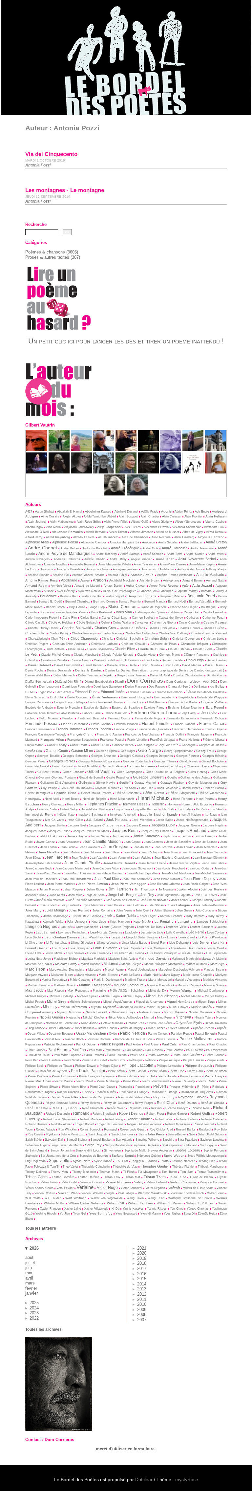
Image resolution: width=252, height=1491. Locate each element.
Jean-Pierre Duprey (200, 879)
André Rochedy (106, 554)
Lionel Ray (158, 942)
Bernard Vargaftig (200, 601)
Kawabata (32, 921)
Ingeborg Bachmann (92, 814)
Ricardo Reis (201, 1108)
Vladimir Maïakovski (152, 1193)
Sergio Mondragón (117, 1145)
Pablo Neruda (132, 1033)
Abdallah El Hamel (69, 511)
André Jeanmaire (202, 548)
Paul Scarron (174, 1050)
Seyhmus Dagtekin (145, 1145)
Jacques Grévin (189, 825)
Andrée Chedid (94, 559)
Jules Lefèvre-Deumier (208, 905)
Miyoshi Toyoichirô (103, 1007)
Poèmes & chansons (45, 252)
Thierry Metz (60, 1171)
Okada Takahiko (216, 1023)
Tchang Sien (207, 1161)
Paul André (133, 1044)
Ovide (113, 1033)
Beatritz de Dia (91, 596)
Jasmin (186, 836)
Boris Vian (124, 612)
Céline (105, 622)
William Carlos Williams (86, 1203)
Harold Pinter (191, 788)
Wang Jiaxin (135, 1198)
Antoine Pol (61, 575)
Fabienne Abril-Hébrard (40, 713)
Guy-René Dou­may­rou (76, 788)
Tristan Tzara (155, 1177)
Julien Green (183, 910)
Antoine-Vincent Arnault (88, 575)
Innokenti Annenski (123, 814)
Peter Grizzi (118, 1060)
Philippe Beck (34, 1065)
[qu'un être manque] (170, 449)
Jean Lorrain (184, 847)
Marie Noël (151, 974)
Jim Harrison (119, 889)
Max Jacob (34, 990)
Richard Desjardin (58, 1113)
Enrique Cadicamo (38, 702)
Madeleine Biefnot (66, 958)
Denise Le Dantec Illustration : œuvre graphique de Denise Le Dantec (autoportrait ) (164, 670)
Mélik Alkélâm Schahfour (127, 990)
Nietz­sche (73, 1017)
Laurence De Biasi (149, 927)
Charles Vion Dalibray (173, 633)
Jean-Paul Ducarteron (76, 879)
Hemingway (33, 798)
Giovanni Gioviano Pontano (56, 777)
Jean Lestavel (163, 847)
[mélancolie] (215, 449)
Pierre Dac (177, 1071)
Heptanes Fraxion (102, 804)
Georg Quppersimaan (178, 751)
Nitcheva (183, 1017)
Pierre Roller (207, 1081)
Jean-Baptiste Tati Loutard (43, 863)
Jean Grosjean (116, 846)
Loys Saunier (75, 953)
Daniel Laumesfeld (67, 665)
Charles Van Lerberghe (140, 633)
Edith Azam (63, 692)
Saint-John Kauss (123, 1134)
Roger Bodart (84, 1124)
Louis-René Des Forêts (187, 948)
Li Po (202, 937)
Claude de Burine (151, 649)
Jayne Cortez (45, 842)
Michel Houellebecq (161, 996)
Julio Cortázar (204, 910)
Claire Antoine (55, 649)
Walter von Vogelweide (107, 1198)
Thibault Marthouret (211, 1166)
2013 (141, 1288)
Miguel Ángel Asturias (118, 1001)
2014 (141, 1284)
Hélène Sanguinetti (181, 793)
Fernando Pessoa (41, 723)
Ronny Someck (90, 1129)
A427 (28, 511)
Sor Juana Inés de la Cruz (58, 1155)
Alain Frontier (193, 516)
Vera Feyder (64, 1188)
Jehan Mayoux (49, 889)
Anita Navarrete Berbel (197, 559)
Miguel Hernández (180, 1001)
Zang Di (189, 1213)
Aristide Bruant (149, 580)
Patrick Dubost (86, 1044)
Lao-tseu (67, 927)
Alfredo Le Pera (83, 537)
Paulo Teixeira (117, 1055)
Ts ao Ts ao (177, 1177)
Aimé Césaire (50, 516)
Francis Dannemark (38, 729)
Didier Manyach (64, 675)
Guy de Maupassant (202, 782)
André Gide (150, 548)
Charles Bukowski (76, 628)
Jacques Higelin (213, 825)
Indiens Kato (65, 814)
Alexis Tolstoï (118, 532)
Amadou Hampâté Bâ (124, 542)
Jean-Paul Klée (106, 879)
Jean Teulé (79, 857)
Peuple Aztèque (169, 1060)
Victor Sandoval (131, 1188)
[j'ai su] (59, 472)
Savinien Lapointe (212, 1139)
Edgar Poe (45, 692)
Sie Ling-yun (208, 1145)
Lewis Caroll (186, 937)
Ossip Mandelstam (91, 1033)
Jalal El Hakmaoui (51, 836)
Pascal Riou (53, 1039)
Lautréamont (45, 932)
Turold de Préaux (202, 1177)
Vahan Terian (49, 1182)
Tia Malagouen (148, 1171)
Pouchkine (143, 1086)
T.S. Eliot (121, 1161)
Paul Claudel (36, 1050)
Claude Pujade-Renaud (117, 654)
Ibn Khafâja (185, 809)
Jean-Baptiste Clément (208, 857)
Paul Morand (133, 1050)
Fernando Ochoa (212, 718)
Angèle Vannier (141, 559)
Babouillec (166, 591)
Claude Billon (125, 649)
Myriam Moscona (69, 1012)
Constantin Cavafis (54, 660)
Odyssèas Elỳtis (189, 1023)
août (29, 1257)
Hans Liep (146, 788)
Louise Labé (33, 953)
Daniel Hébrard (39, 665)
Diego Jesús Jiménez (132, 675)
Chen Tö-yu (59, 638)
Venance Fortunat (212, 1182)
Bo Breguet (209, 607)
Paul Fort (79, 1050)
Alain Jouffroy (37, 521)
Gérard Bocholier (212, 761)
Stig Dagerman (35, 1161)
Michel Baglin (110, 996)
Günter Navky (105, 782)
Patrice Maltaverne (196, 1039)
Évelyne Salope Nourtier (185, 707)
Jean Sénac (33, 857)
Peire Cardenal (51, 1060)
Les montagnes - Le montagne (64, 190)
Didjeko (108, 675)
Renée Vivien (116, 1108)
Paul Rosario (154, 1050)
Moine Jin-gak (156, 1007)
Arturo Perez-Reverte (163, 585)
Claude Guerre (203, 649)
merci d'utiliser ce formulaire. (126, 1448)
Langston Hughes (41, 926)
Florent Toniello (156, 723)
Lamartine (185, 921)
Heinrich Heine (65, 793)
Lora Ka (218, 942)
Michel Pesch (34, 1001)
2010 (141, 1304)
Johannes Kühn (35, 895)
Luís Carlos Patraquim (162, 953)
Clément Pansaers (196, 654)
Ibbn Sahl (167, 809)
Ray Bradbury (163, 1097)
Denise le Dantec (88, 670)
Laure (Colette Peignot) (118, 927)
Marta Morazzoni (159, 979)
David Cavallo (150, 665)
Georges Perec (35, 761)
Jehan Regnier (73, 889)
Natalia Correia (149, 1012)
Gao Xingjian (145, 745)
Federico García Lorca (154, 712)
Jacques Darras (137, 825)
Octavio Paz (135, 1023)
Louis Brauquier (79, 948)
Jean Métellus (48, 852)
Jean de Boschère (178, 842)
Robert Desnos (131, 1113)
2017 (141, 1268)
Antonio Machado (210, 575)
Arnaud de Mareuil (87, 585)
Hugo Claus (122, 809)
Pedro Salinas (214, 1055)
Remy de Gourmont (117, 1103)
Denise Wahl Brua (37, 675)
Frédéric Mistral (213, 739)
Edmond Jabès (113, 692)
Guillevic (85, 782)
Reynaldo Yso (138, 1108)
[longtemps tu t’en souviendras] (215, 472)
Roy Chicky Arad (161, 1129)
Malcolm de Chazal (38, 964)
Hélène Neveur (153, 793)
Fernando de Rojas (148, 718)
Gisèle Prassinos (118, 777)
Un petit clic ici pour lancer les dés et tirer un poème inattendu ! (126, 341)
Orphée (222, 1028)
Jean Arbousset (68, 842)
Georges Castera (131, 755)
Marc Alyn (217, 964)
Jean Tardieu (56, 857)
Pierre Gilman (127, 1076)
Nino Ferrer (165, 1017)
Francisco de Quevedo (153, 729)
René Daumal (187, 1103)
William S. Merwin (169, 1203)
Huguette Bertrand (145, 809)
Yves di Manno (150, 1213)
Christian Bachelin (128, 638)
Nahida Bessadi (97, 1012)
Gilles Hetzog (197, 772)
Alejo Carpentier (109, 527)
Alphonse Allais (37, 542)
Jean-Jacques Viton (105, 868)
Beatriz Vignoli (114, 596)
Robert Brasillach (104, 1113)
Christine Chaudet (134, 644)
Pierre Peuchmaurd (155, 1081)
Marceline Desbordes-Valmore (179, 969)
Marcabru (94, 969)
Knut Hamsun (120, 921)
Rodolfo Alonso (61, 1124)
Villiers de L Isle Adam (198, 1188)
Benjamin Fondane (142, 596)
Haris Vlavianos (167, 788)
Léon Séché (33, 937)
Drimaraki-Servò (179, 686)
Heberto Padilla (213, 788)
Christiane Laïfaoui (104, 644)
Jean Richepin (150, 852)
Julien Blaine (162, 910)
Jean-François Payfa (183, 863)
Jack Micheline (142, 820)
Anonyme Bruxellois (69, 569)
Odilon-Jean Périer (159, 1023)
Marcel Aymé (114, 969)
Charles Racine (110, 633)
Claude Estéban (179, 649)
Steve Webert (174, 1155)
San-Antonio (124, 1139)
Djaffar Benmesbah (38, 681)
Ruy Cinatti (35, 1134)
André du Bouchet (94, 548)
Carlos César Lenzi (115, 617)
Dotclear (144, 1479)
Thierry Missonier (84, 1171)
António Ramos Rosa (41, 580)
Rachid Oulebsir (68, 1092)
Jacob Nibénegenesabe (192, 820)
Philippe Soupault (198, 1065)
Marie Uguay (171, 974)
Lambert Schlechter (210, 921)
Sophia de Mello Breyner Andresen (148, 1150)
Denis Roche (34, 670)
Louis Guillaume (156, 948)
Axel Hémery (65, 591)
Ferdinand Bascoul (91, 718)
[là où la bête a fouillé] (126, 449)
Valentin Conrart (91, 1182)
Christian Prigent (37, 644)
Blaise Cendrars (122, 606)
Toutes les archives (43, 1329)
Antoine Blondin (38, 575)
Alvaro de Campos (93, 542)
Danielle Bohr (116, 665)
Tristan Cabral (36, 1177)
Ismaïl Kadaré (191, 814)
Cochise (218, 654)
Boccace (46, 612)
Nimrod (149, 1017)
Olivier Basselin (84, 1028)
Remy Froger (144, 1103)
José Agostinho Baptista (174, 895)
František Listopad (163, 739)
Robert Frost (155, 1113)
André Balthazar (191, 542)
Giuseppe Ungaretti (148, 777)
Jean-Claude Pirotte (82, 863)
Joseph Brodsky (203, 900)
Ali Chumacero (108, 537)
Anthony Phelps (216, 569)
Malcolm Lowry (66, 964)
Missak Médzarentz (74, 1007)
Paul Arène (151, 1044)
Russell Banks (186, 1129)
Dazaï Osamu (214, 665)
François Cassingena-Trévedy (45, 734)
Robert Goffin (201, 1113)
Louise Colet (215, 948)
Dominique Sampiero (108, 686)
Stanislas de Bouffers (94, 1155)
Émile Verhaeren (104, 697)
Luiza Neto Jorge (39, 958)
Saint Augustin (98, 1134)
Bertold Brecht (56, 607)
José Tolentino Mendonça (85, 900)
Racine (87, 1092)
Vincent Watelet (92, 1193)
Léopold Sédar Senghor (142, 937)
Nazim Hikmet (174, 1012)
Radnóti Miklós (105, 1092)
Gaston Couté (57, 751)
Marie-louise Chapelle (197, 974)
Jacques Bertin (54, 825)
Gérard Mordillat (87, 766)
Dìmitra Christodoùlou (188, 675)
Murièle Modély (201, 1007)
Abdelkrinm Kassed (98, 511)
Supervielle (59, 1160)
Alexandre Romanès (67, 532)
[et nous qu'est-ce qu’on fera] (192, 449)
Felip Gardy (188, 713)
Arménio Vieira (61, 585)
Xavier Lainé (72, 1208)
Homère (173, 804)
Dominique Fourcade (76, 686)
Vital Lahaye (126, 1193)
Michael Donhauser (211, 990)
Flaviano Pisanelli (126, 724)
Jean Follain (48, 847)
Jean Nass (112, 852)
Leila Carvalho (175, 932)
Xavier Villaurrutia (96, 1208)
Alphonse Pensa (65, 542)
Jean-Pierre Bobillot (167, 879)
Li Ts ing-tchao (56, 942)
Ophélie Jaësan (203, 1028)
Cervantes (142, 622)
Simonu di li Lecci (88, 1150)
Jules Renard (79, 910)
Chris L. (107, 638)
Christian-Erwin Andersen (70, 644)
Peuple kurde (215, 1060)
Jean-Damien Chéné (152, 863)
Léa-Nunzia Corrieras (106, 932)
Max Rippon (55, 990)
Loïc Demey (201, 942)
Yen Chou (176, 1208)
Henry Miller (75, 804)
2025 (34, 1302)
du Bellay (217, 686)
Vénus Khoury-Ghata (39, 1188)
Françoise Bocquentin (82, 739)
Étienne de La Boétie (183, 702)
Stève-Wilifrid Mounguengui (205, 1155)
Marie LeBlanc (130, 974)
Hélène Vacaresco (211, 793)
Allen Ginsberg (184, 537)
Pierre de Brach (216, 1071)
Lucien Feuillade (98, 953)
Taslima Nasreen (183, 1161)
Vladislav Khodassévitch (187, 1193)
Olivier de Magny (131, 1028)
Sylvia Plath (82, 1161)
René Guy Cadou (65, 1108)
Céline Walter (122, 622)
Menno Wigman (182, 990)
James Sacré (100, 836)
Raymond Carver (192, 1097)
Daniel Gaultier (217, 660)
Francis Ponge (124, 729)
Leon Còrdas (215, 932)
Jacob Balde (164, 820)
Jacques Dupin (163, 825)
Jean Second (215, 852)
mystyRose (186, 1479)
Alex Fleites (133, 527)
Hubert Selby (69, 809)
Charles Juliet (35, 633)
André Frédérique (125, 548)
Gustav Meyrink (146, 782)
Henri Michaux (154, 798)
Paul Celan (170, 1044)
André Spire (175, 554)
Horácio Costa (47, 809)
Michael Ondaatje (62, 996)
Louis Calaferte (105, 948)
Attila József (202, 585)
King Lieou (99, 921)
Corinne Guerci (81, 660)
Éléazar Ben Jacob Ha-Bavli (205, 692)
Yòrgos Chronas (198, 1208)
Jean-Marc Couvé (48, 873)
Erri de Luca (135, 702)
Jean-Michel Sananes (209, 873)
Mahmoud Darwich (153, 958)
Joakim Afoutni (187, 889)
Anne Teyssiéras (145, 564)
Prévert (159, 1086)
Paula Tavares (94, 1055)
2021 (141, 1248)
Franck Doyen (214, 729)
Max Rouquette (78, 990)
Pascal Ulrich (74, 1039)
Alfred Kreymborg (58, 537)
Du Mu (29, 692)
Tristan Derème (88, 1177)
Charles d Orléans (132, 628)
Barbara (206, 591)
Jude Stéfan (155, 905)
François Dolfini (173, 734)
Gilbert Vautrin (100, 771)
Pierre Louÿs (214, 1076)
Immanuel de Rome (39, 814)
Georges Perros (62, 761)
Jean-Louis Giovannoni (137, 868)
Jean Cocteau (153, 842)
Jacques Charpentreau (106, 825)
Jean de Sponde (206, 842)
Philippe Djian (109, 1065)
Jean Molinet (71, 852)
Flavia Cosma (101, 724)
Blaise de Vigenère (154, 607)
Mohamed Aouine (131, 1007)
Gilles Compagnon (129, 772)
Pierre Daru (195, 1071)
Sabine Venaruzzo (73, 1134)
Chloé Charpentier (84, 638)
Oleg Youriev (36, 1028)
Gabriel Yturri (100, 745)
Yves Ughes (172, 1213)
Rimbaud (81, 1113)
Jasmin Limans (204, 836)
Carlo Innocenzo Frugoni (42, 617)
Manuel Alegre (131, 964)
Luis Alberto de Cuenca (128, 953)
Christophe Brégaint (194, 644)
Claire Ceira (76, 649)
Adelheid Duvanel (126, 511)
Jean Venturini (120, 857)
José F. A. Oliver (205, 895)
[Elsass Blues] (103, 449)
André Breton (216, 542)
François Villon (52, 739)
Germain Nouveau (141, 766)
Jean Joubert (142, 847)
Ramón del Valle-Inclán (134, 1097)
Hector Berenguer (37, 793)
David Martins (191, 665)
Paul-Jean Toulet (39, 1055)
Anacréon (148, 542)
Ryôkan (52, 1134)
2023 (34, 1312)
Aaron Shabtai (44, 511)
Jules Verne (124, 910)
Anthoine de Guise (189, 569)
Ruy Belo (220, 1129)
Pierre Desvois (38, 1076)
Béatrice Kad (69, 596)
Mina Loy (50, 1007)
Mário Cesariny (80, 979)
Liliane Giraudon (82, 942)
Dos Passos (157, 686)
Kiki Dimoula (77, 921)
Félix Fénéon (208, 713)
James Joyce (77, 836)
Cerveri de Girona (164, 622)
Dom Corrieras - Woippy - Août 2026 (191, 681)
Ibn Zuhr (201, 809)
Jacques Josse (59, 831)
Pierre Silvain (49, 1086)
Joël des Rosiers (212, 889)
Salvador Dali (54, 1139)
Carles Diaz (192, 612)
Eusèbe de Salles (96, 707)
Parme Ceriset (158, 1033)
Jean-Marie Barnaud (109, 873)
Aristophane (171, 580)
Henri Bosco (70, 798)
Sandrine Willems (147, 1139)
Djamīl (119, 681)
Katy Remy (216, 916)
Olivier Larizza (155, 1028)
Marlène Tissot (135, 979)
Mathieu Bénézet (39, 985)
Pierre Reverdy (183, 1081)
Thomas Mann (109, 1171)
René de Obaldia (212, 1103)
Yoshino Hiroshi (45, 1213)
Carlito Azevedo (213, 612)
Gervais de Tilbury (170, 766)
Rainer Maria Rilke (64, 1097)
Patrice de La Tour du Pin (133, 1039)
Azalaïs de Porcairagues (119, 591)
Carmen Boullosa (144, 617)
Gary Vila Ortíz (168, 745)
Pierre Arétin (116, 1071)
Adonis (166, 511)
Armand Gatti (215, 580)
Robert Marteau (91, 1119)
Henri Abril (52, 798)
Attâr (185, 585)
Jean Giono (67, 847)
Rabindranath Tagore (39, 1092)
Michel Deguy (132, 996)
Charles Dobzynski (162, 628)
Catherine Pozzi (213, 617)
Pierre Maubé (63, 1081)
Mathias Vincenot (215, 979)
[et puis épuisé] (81, 449)
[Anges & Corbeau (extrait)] (114, 494)
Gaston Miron (82, 751)
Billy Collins (77, 607)
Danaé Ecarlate (172, 660)
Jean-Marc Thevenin (78, 873)
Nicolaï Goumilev (201, 1012)
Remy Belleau (90, 1103)
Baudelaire (48, 596)
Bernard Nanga (154, 601)
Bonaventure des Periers (71, 612)
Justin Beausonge (55, 916)
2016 (141, 1273)
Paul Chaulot (218, 1044)
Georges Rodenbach (137, 761)
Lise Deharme (179, 942)
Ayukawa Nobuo (89, 591)
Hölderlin (157, 804)
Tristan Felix (111, 1177)
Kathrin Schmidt (171, 916)
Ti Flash (129, 1171)
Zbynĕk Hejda (207, 1213)
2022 (34, 1318)
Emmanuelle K (164, 697)
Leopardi (117, 937)
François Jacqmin (199, 734)
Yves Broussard (126, 1213)
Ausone (49, 591)
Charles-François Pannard (209, 633)
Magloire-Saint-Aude (122, 958)
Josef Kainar (179, 900)
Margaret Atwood (36, 974)
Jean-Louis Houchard (170, 868)
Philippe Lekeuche (169, 1065)
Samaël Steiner (77, 1139)
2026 (34, 1248)
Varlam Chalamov (183, 1182)
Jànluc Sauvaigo (146, 836)
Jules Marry (33, 910)
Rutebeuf (205, 1129)
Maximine (99, 990)
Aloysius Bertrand (211, 537)
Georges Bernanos (75, 755)
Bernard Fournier (130, 601)
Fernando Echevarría (181, 718)
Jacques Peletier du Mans (91, 831)
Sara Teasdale (187, 1139)
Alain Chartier (150, 516)
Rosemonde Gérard (133, 1129)
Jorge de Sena (95, 895)
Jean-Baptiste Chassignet (172, 857)
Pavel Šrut (137, 1055)
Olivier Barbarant (59, 1028)
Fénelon (67, 718)
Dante (133, 665)
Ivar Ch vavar (54, 820)
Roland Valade (45, 1129)
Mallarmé (111, 964)
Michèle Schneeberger (85, 1001)
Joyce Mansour (92, 905)
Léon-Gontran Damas (61, 937)
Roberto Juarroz (36, 1124)
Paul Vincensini (216, 1050)
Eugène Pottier (212, 702)
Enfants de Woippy (210, 697)
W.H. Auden (53, 1198)
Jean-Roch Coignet (196, 884)
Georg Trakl (205, 751)
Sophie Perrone (213, 1150)
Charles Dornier (189, 628)
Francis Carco (211, 723)
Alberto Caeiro (214, 521)
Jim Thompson (145, 889)
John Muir (75, 895)
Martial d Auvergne (187, 979)
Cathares (192, 617)
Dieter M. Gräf (160, 675)
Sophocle (31, 1155)
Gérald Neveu (189, 761)
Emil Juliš (56, 697)
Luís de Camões (191, 953)
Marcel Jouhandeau (141, 969)
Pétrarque (135, 1060)
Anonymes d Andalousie (157, 569)
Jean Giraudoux (89, 847)
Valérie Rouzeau (118, 1182)
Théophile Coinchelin (95, 1166)
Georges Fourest (187, 755)
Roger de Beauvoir (110, 1124)
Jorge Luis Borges (122, 895)
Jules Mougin (55, 910)
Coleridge (31, 660)
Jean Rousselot (192, 852)
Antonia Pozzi (117, 575)
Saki (192, 1134)
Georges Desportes (159, 755)
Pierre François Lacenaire (97, 1076)
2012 (141, 1294)
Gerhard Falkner (113, 766)
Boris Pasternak (102, 612)
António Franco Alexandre (175, 575)
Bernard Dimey (104, 601)
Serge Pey (93, 1145)
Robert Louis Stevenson (59, 1119)
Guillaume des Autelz (195, 777)
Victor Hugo (107, 1187)
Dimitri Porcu (215, 675)
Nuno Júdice (89, 1023)
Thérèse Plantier (183, 1166)
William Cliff (115, 1203)
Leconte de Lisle (152, 932)
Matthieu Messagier (94, 985)
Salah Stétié (33, 1139)
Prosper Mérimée (181, 1086)
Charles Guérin (214, 628)
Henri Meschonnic (122, 798)
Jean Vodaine (142, 857)
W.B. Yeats (33, 1198)
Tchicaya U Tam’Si (47, 1166)
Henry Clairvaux (53, 804)
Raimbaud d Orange (133, 1092)
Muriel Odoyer (178, 1007)
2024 (34, 1307)
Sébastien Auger (36, 1145)
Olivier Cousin (107, 1028)
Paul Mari (95, 1050)
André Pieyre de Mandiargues (65, 553)
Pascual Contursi (99, 1039)
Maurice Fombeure (129, 985)
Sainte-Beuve (177, 1134)
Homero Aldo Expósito (196, 804)
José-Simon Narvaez (154, 900)
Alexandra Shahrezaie (186, 527)
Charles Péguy (59, 633)
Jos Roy (147, 895)
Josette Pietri (48, 905)
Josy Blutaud (70, 905)
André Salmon (130, 554)
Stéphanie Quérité (148, 1155)
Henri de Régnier (94, 798)
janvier (31, 1293)
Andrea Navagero (37, 559)
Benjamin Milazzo (172, 596)
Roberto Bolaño (187, 1119)
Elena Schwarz (35, 697)
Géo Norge (149, 750)
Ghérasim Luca (198, 766)
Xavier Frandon (50, 1208)
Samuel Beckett (101, 1139)
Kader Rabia (126, 916)
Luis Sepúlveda (216, 953)
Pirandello (125, 1086)
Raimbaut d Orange (164, 1092)
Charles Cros (105, 628)
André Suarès (195, 554)
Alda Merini (53, 527)
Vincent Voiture (44, 1193)
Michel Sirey (56, 1001)
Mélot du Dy (157, 990)
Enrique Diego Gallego (69, 702)
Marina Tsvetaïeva (54, 979)
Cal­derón (174, 612)
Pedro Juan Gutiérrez (187, 1055)
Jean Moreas (92, 852)
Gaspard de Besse (211, 745)
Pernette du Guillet (94, 1060)
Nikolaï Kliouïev (93, 1017)
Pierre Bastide (137, 1071)
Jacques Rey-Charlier (156, 831)
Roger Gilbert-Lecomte (144, 1124)
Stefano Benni (123, 1155)
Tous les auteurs (40, 1228)
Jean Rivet (170, 852)
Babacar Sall (148, 591)
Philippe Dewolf (85, 1065)
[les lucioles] (148, 449)
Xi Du (115, 1208)
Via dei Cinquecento (51, 154)
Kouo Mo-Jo (142, 921)
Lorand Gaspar (37, 948)
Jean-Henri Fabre (212, 863)
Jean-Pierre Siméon (93, 884)
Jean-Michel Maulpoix (176, 873)
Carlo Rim (70, 617)
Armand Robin (36, 585)
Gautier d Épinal (106, 751)
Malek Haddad (91, 964)
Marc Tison (35, 969)
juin (28, 1267)
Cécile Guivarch (87, 622)
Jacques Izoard (35, 831)
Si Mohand (189, 1145)
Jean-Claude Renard (119, 863)
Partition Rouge (181, 1033)
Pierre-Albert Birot (74, 1086)
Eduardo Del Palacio (169, 692)
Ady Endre (202, 511)
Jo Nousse (166, 889)
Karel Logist (148, 916)
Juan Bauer (114, 905)
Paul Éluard (58, 1049)
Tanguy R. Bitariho (144, 1161)
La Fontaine (164, 921)
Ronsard (110, 1129)
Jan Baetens (121, 836)
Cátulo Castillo (35, 622)
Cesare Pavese (215, 622)
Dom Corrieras (145, 680)
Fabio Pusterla (69, 713)
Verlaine (85, 1187)
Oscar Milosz (37, 1033)
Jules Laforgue (178, 905)
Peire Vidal (71, 1060)
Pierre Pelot (131, 1081)
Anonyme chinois (98, 569)
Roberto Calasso (212, 1119)
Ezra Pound (215, 707)
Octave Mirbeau (112, 1023)
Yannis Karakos (133, 1208)
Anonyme (46, 569)
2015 (141, 1278)
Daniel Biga (195, 660)
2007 (141, 1319)
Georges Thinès (165, 761)
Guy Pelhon (49, 788)
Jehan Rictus (96, 889)
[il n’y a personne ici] (81, 472)
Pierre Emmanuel (63, 1076)
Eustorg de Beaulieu (126, 707)
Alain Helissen (216, 516)
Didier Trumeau (88, 675)
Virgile (110, 1193)
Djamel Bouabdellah (98, 681)
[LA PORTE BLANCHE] (103, 472)
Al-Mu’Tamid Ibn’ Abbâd (100, 516)
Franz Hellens (189, 739)
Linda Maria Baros (134, 942)
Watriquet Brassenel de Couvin (190, 1198)
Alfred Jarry (34, 537)
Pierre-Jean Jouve (102, 1086)
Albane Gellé (140, 521)
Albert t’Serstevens (188, 521)
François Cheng (82, 734)
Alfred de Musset (167, 532)
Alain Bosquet (128, 516)
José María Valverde (50, 900)
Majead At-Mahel (212, 958)
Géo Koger (128, 751)
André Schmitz (153, 554)
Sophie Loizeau (188, 1150)
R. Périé (203, 1086)
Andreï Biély (118, 559)
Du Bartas (200, 686)
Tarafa (164, 1161)
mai (28, 1272)
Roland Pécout (204, 1124)
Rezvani (156, 1108)
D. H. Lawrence (130, 660)
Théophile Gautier (155, 1166)
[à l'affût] (59, 449)
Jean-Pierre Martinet (61, 884)
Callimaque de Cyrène (150, 612)
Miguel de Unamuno (149, 1001)
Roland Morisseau (177, 1124)
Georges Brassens (103, 755)
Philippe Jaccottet (138, 1065)
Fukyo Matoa (34, 745)
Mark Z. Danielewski (108, 979)
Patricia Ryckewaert (58, 1044)
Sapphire (168, 1139)
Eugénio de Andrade (39, 707)
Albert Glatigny (162, 521)
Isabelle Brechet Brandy (159, 814)
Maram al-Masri (196, 964)
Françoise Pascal (112, 739)
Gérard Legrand (63, 766)
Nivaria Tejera (204, 1017)
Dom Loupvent (49, 686)
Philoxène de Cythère (53, 1071)
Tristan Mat (132, 1177)
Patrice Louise (166, 1039)
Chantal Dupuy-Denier (43, 628)
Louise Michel (54, 953)
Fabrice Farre (91, 713)
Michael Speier (87, 996)
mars (30, 1283)
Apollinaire (69, 580)
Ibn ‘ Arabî (217, 809)
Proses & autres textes (47, 257)
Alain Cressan (171, 516)
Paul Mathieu (113, 1050)
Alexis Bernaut (96, 532)
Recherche (36, 224)
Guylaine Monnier (107, 788)
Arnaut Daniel (113, 585)
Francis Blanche (184, 724)
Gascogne (189, 745)
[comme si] (36, 472)
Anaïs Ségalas (168, 542)
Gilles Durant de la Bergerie (165, 772)
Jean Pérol (130, 852)
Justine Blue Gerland (86, 916)
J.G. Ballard (94, 820)
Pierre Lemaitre (190, 1076)
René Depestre (37, 1108)
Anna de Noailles (55, 564)
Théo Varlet (70, 1166)
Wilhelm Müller (54, 1203)
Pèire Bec (31, 1060)
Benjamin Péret (201, 596)
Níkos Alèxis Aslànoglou (124, 1017)
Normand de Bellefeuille (62, 1023)
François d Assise (109, 734)
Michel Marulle (191, 996)
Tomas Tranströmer (210, 1171)
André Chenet (42, 547)
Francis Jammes (69, 729)
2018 (141, 1263)
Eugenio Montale (68, 707)
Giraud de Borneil (91, 777)
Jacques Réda (125, 830)
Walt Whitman (76, 1198)
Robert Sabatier (139, 1119)
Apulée (85, 580)
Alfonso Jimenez (141, 532)
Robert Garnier (177, 1113)
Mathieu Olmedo (65, 985)
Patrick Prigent (111, 1044)
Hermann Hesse (134, 804)
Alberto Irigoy (34, 527)
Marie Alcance (86, 974)
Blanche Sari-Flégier (184, 607)
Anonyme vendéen (125, 569)
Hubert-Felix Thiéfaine (96, 809)
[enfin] (36, 449)
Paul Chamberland (193, 1044)
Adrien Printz (183, 511)
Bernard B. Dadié (50, 601)
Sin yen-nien (112, 1150)
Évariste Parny (154, 707)
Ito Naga (211, 814)
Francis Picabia (98, 729)
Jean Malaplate (206, 847)
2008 (141, 1314)
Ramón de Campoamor (98, 1097)
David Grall (171, 665)
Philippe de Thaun (59, 1065)
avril (29, 1278)
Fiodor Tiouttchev (74, 724)
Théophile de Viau (125, 1166)
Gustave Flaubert (172, 782)
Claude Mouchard (86, 654)
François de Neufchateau (142, 734)
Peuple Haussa (193, 1060)
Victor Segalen (155, 1188)
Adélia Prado (149, 511)
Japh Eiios (170, 836)
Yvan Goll (79, 1213)
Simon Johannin (62, 1150)
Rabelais (218, 1086)
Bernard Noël (177, 601)
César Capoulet (189, 622)
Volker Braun (215, 1193)
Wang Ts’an (156, 1198)
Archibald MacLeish (122, 580)
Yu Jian (65, 1213)
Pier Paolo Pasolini (88, 1070)
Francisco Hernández (186, 729)
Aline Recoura (161, 537)
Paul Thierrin (194, 1050)
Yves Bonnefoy (100, 1213)
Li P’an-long (216, 937)
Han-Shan (129, 788)
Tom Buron (169, 1171)
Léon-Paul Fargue (94, 937)
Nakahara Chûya (123, 1012)
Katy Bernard (195, 916)
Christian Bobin (157, 638)
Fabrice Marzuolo (115, 713)
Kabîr (108, 916)
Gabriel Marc (79, 745)
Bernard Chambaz (77, 601)
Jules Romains (103, 910)
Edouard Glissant (139, 692)
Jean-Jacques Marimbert (72, 868)
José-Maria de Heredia (121, 900)
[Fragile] (137, 494)
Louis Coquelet (131, 948)
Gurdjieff (125, 782)
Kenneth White (53, 921)
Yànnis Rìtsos (157, 1208)
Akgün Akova (72, 516)
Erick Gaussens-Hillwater (105, 702)
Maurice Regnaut (189, 985)
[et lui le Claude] (126, 472)
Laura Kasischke (87, 927)
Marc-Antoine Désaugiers (66, 969)
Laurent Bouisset (201, 927)
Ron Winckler (67, 1129)
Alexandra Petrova (156, 527)
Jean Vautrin (98, 857)
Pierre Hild (147, 1076)
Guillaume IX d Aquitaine (57, 782)
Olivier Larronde (179, 1028)
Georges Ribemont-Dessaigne (99, 761)
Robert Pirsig (114, 1119)
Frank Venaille (137, 739)
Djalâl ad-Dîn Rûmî (68, 681)
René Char (166, 1103)
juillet (30, 1262)
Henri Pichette (183, 798)
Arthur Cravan (135, 585)
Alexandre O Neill (37, 532)
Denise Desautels (59, 670)
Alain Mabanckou (62, 521)
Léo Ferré (196, 932)
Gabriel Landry (57, 745)
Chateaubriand (38, 638)
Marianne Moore (62, 974)
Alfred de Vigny (192, 532)
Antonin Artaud (142, 575)
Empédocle (186, 697)
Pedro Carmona (158, 1055)
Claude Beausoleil (99, 649)
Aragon (99, 580)
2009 (141, 1309)
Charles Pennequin (84, 633)
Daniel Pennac (93, 665)
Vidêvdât (174, 1188)
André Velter (216, 554)
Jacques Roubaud (190, 830)
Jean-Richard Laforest (165, 884)
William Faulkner (140, 1203)
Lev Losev (168, 937)
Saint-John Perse (151, 1134)
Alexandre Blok (214, 527)
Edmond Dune (85, 692)
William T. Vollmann (200, 1203)
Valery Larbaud (157, 1182)
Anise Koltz (165, 559)
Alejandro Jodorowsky (79, 527)
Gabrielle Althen (123, 745)
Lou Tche (58, 948)
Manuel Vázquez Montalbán (163, 964)
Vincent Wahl (68, 1193)
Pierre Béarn (158, 1071)
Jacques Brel (77, 825)
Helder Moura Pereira (96, 793)
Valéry (138, 1182)
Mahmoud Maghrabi (185, 958)
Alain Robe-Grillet (89, 521)
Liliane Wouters (107, 942)
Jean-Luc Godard (199, 868)
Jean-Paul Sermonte (136, 879)
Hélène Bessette (127, 793)
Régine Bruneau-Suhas (61, 1103)
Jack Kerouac (117, 820)
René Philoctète (93, 1108)
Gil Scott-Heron (48, 772)
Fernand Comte (119, 718)
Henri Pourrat (205, 798)
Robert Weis (164, 1119)
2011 (141, 1299)
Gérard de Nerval (37, 766)
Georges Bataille (48, 755)
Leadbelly (131, 932)
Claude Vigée (146, 654)
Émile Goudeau (77, 697)
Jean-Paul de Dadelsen (41, 879)
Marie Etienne (108, 974)
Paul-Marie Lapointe (67, 1055)
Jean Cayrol (132, 842)
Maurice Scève (214, 985)
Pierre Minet (84, 1081)
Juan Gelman (135, 905)
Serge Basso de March (66, 1145)
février (31, 1288)
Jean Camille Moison (102, 841)
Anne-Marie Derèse (173, 564)
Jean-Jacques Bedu (38, 868)
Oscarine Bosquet (61, 1033)
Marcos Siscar (214, 969)
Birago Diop (97, 607)
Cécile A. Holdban (61, 622)
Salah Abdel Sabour (211, 1134)
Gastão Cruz (34, 751)
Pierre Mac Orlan (38, 1081)
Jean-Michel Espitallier (142, 873)
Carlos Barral (89, 617)
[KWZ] (170, 472)
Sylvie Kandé (103, 1161)
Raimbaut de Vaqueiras (197, 1092)
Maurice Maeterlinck (161, 985)
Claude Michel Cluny (55, 654)
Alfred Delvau (215, 532)
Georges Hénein (213, 755)
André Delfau (70, 548)
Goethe (172, 777)
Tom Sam (187, 1171)
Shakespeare (170, 1145)
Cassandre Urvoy (171, 617)
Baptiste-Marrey (187, 591)
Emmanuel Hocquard (135, 697)
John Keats (57, 895)
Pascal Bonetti (205, 1033)
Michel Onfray (214, 996)
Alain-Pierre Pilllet (116, 521)
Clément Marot (169, 654)
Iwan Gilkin (75, 820)
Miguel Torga (206, 1001)
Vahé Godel (69, 1182)
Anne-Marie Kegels (202, 564)
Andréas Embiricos (67, 559)
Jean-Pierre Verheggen (128, 884)
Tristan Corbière (63, 1177)
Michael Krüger (35, 996)
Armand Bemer (192, 580)
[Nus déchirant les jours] (192, 472)
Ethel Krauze (156, 702)
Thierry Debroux (36, 1171)
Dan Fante (151, 660)
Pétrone (150, 1060)
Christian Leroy (213, 638)
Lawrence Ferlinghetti (72, 932)
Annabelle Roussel (82, 564)
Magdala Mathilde (93, 958)
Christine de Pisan (164, 644)
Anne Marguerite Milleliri (114, 564)
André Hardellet (174, 548)
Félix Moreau (48, 718)
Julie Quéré (143, 910)
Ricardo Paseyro (176, 1108)
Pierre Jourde (167, 1076)
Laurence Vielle (176, 927)
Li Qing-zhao (34, 942)
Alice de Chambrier (135, 537)
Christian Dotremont (186, 638)
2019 (141, 1258)
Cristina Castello (105, 660)
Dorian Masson (135, 686)
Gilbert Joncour (73, 772)
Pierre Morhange (108, 1081)
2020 (141, 1253)
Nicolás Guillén (51, 1017)
